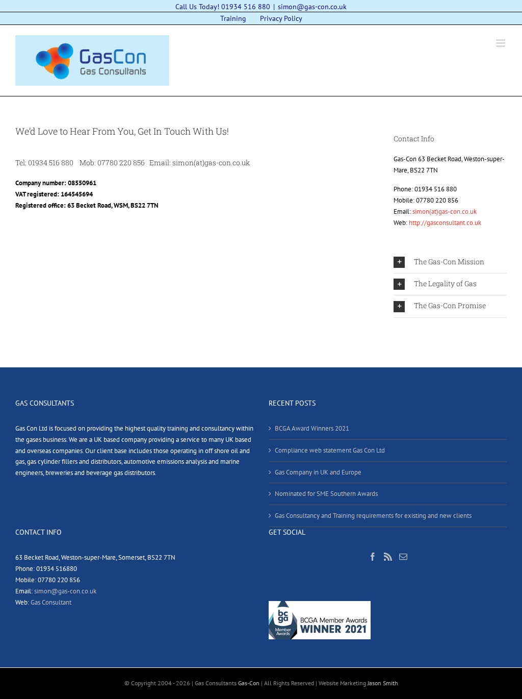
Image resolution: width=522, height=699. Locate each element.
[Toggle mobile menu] (501, 43)
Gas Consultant (51, 602)
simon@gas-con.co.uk (312, 6)
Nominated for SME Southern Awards (326, 493)
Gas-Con (248, 683)
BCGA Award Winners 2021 (312, 428)
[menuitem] (233, 19)
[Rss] (388, 557)
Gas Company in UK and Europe (318, 472)
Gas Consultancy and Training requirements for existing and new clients (373, 515)
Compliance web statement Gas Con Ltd (330, 450)
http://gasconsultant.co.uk (445, 222)
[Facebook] (373, 557)
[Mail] (403, 557)
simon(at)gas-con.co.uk (444, 211)
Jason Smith (383, 683)
